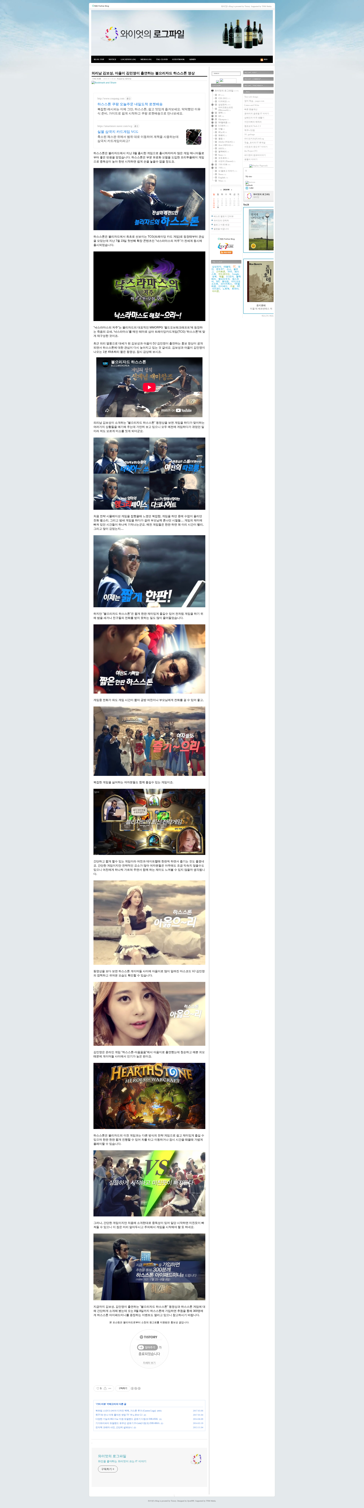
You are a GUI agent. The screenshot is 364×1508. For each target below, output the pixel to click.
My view (249, 176)
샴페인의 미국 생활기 (254, 118)
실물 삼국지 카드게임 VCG (117, 132)
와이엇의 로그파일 (182, 33)
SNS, (230, 271)
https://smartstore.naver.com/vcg (114, 126)
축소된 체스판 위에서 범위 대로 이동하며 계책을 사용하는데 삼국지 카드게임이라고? (138, 139)
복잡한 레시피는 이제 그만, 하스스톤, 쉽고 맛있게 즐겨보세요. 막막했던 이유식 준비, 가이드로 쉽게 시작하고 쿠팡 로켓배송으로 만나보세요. (149, 111)
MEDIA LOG (146, 59)
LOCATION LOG (128, 59)
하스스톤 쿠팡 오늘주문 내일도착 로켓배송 (130, 104)
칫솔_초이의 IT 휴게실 (254, 142)
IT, (234, 266)
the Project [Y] (250, 151)
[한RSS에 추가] (217, 82)
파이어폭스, (227, 283)
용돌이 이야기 (250, 159)
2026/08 (226, 190)
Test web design (251, 97)
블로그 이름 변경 (221, 225)
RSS (266, 59)
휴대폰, (225, 281)
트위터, (235, 288)
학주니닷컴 (249, 130)
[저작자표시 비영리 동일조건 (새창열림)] (135, 1388)
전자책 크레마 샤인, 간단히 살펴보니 (114, 1427)
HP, (238, 286)
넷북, (214, 276)
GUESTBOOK (178, 59)
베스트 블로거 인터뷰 (224, 216)
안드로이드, (224, 274)
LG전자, (230, 276)
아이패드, (223, 286)
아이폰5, (216, 288)
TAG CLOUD (162, 59)
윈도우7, (220, 269)
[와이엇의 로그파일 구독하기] (228, 82)
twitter (251, 188)
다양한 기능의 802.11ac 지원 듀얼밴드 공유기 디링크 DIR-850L (127, 1419)
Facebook (249, 185)
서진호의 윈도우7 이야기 (256, 147)
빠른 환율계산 (250, 109)
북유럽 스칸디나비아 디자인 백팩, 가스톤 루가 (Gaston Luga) (126, 1410)
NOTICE (112, 59)
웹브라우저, (224, 279)
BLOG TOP (99, 59)
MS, (218, 281)
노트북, (226, 288)
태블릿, (227, 266)
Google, (235, 274)
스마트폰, (221, 271)
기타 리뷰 (96, 79)
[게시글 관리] (109, 1388)
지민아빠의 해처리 (253, 122)
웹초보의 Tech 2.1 (252, 126)
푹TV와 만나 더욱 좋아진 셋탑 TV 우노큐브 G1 (119, 1415)
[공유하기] (105, 1388)
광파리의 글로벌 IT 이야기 (256, 113)
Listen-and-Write (251, 105)
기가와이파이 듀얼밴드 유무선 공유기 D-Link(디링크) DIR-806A (128, 1423)
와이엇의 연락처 (221, 220)
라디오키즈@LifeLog (254, 138)
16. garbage (249, 134)
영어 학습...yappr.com (254, 101)
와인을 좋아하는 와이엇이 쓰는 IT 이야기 (122, 1461)
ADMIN (192, 59)
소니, (229, 269)
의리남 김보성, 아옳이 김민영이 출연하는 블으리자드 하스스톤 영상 (143, 73)
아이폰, (216, 291)
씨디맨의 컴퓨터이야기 (255, 155)
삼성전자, (217, 266)
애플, (221, 276)
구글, (232, 286)
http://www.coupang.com (110, 98)
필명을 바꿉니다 (221, 229)
